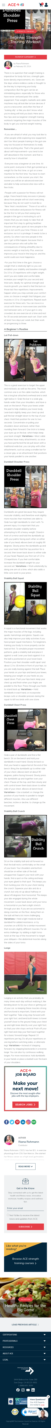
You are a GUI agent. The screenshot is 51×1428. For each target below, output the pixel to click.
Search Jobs (24, 1104)
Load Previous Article (24, 1325)
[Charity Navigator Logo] (22, 1401)
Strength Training (25, 31)
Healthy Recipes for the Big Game (25, 1307)
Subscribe (25, 1227)
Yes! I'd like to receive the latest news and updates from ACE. (24, 1217)
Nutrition (25, 1299)
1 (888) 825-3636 (25, 1385)
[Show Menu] (3, 4)
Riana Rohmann (22, 63)
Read (24, 1166)
